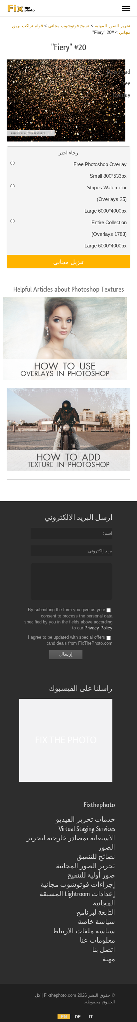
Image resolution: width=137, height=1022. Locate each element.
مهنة (108, 959)
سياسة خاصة (96, 922)
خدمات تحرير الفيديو (85, 819)
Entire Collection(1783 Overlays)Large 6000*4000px (105, 234)
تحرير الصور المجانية (85, 866)
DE (78, 1016)
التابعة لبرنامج (95, 912)
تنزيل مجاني (68, 261)
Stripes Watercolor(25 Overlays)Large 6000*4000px (105, 199)
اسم (108, 533)
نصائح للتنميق (95, 857)
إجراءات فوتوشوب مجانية (78, 885)
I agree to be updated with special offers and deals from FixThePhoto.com (70, 640)
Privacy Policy (98, 627)
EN (64, 1016)
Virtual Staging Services (87, 829)
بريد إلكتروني (100, 550)
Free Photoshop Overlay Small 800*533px (100, 170)
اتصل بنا (103, 950)
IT (91, 1016)
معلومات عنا (97, 940)
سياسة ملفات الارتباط (83, 931)
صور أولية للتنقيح (91, 875)
